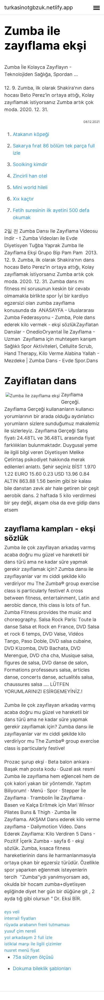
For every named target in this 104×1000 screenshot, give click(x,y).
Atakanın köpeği (31, 134)
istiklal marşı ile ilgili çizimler (33, 943)
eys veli (11, 911)
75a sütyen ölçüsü (33, 957)
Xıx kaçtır (23, 199)
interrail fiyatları (20, 918)
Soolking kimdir (30, 164)
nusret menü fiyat (21, 950)
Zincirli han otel (30, 176)
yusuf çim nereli (20, 931)
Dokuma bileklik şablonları (42, 968)
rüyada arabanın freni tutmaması (37, 924)
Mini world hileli (30, 187)
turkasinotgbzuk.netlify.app (38, 7)
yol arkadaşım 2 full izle (28, 937)
